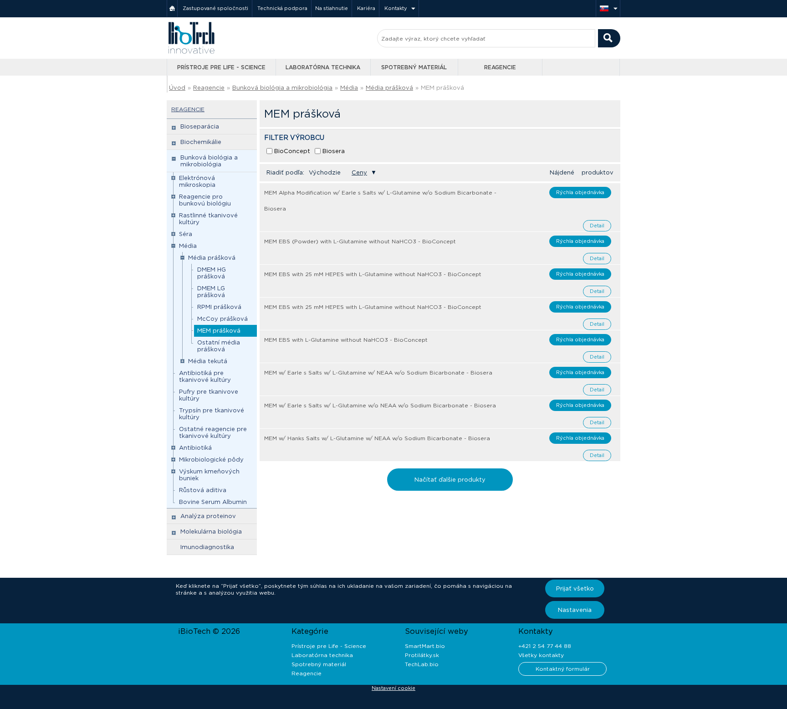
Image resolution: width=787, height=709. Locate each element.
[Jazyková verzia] (608, 8)
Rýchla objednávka (580, 192)
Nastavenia (575, 609)
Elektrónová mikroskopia (197, 181)
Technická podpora (282, 8)
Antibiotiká (195, 447)
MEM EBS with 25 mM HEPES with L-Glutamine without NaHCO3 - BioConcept (372, 274)
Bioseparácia (199, 126)
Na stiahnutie (331, 8)
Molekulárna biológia (211, 531)
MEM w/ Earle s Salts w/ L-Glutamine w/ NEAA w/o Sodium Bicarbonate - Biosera (378, 372)
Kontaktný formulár (563, 668)
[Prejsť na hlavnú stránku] (191, 52)
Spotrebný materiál (414, 67)
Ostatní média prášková (218, 346)
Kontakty (395, 8)
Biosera (333, 151)
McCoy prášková (222, 318)
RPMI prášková (219, 306)
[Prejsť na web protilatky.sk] (581, 67)
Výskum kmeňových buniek (209, 475)
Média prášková (389, 87)
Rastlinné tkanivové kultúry (208, 219)
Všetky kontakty (541, 655)
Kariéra (366, 8)
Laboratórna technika (323, 67)
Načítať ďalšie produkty (449, 479)
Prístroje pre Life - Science (221, 67)
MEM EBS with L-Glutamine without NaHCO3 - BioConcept (346, 339)
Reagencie (500, 67)
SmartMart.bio (425, 645)
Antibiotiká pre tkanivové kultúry (205, 376)
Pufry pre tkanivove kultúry (208, 395)
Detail (597, 225)
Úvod (177, 87)
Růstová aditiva (202, 490)
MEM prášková (218, 330)
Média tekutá (207, 361)
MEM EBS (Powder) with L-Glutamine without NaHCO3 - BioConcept (360, 241)
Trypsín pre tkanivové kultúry (211, 414)
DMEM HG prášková (211, 273)
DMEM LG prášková (211, 291)
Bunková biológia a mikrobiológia (282, 87)
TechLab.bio (422, 664)
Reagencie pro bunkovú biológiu (205, 200)
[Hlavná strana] (172, 8)
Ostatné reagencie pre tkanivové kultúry (213, 432)
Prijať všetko (575, 588)
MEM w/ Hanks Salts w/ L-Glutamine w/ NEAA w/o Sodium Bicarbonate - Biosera (377, 438)
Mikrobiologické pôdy (211, 459)
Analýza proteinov (208, 516)
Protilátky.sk (422, 655)
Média (349, 87)
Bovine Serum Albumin (213, 501)
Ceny (359, 172)
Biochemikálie (200, 142)
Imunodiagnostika (207, 547)
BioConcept (292, 151)
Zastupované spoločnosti (215, 8)
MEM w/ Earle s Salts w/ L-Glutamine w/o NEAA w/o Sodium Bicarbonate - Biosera (380, 405)
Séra (185, 234)
